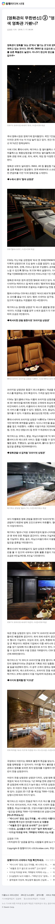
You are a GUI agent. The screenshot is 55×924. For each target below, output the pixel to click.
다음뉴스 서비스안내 (10, 895)
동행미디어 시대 (15, 3)
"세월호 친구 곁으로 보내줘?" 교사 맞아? (27, 868)
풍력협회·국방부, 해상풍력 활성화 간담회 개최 (29, 879)
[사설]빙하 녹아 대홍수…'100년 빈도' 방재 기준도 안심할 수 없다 (29, 876)
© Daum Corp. (8, 907)
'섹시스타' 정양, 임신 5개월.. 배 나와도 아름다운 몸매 (29, 864)
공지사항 (40, 895)
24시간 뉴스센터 (27, 895)
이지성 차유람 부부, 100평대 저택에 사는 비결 (29, 872)
